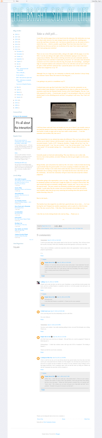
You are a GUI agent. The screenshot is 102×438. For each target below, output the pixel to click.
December (19, 51)
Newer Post (40, 419)
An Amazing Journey (20, 200)
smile (73, 228)
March (18, 92)
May (18, 87)
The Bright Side (79, 228)
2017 (16, 37)
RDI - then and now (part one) (24, 77)
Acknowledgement (45, 228)
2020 (16, 34)
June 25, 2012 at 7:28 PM (51, 282)
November (19, 54)
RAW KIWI (18, 217)
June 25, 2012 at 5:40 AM (54, 240)
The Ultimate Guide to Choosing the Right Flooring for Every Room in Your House (23, 182)
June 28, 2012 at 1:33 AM (59, 336)
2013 (16, 46)
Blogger (58, 434)
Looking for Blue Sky (46, 357)
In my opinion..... (20, 75)
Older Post (87, 419)
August (19, 61)
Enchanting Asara (19, 207)
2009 (16, 105)
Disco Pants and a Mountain (22, 206)
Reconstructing (18, 213)
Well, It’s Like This (19, 230)
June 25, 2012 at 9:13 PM (63, 297)
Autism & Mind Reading (21, 236)
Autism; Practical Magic (21, 234)
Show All (31, 239)
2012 (16, 49)
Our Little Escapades (20, 179)
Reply (42, 255)
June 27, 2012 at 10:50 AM (57, 311)
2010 (16, 102)
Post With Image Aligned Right (22, 219)
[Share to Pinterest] (61, 226)
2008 (16, 107)
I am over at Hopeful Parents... (24, 84)
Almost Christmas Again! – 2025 (23, 202)
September (19, 59)
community (64, 228)
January (19, 97)
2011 (16, 100)
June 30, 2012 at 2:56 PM (59, 357)
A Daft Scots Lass (45, 311)
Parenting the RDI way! (21, 162)
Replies (44, 259)
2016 (16, 39)
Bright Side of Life (50, 262)
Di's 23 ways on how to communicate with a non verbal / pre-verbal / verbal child (23, 142)
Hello (16, 153)
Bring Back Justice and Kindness (23, 189)
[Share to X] (58, 226)
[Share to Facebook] (60, 226)
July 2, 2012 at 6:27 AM (63, 376)
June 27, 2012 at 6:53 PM (54, 324)
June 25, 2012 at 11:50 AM (64, 262)
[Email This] (55, 226)
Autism (51, 228)
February (19, 94)
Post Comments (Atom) (49, 422)
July (18, 64)
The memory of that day (21, 224)
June (18, 66)
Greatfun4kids (19, 212)
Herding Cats (18, 223)
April (18, 89)
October (19, 56)
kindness (70, 228)
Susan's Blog (18, 188)
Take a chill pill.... (20, 72)
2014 (16, 44)
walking (43, 282)
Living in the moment (20, 116)
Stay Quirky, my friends (21, 229)
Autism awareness (58, 228)
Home (63, 419)
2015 (16, 42)
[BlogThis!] (57, 226)
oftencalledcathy (19, 193)
